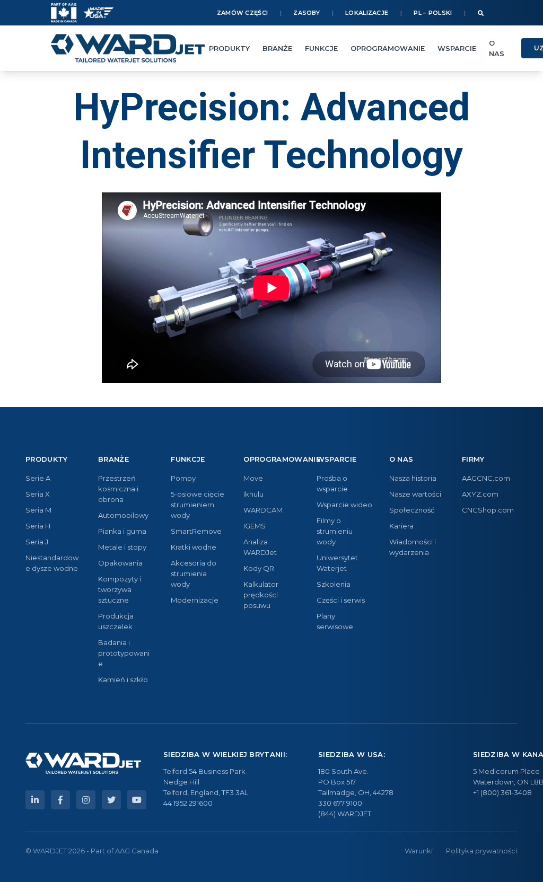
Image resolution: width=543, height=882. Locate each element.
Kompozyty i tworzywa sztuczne (119, 589)
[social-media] (35, 799)
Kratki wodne (193, 547)
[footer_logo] (83, 763)
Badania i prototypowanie (124, 653)
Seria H (37, 526)
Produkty (229, 48)
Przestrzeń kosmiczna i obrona (118, 489)
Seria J (36, 541)
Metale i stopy (122, 547)
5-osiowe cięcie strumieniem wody (197, 504)
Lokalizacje (366, 12)
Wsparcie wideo (344, 504)
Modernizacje (194, 600)
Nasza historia (412, 478)
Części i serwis (341, 600)
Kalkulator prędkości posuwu (260, 595)
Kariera (401, 526)
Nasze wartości (415, 494)
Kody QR (258, 568)
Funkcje (321, 48)
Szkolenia (334, 584)
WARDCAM (263, 510)
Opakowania (120, 563)
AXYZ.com (480, 494)
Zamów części (242, 12)
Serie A (37, 478)
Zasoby (306, 12)
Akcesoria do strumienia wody (193, 573)
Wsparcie (456, 48)
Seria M (38, 510)
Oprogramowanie (388, 48)
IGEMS (254, 526)
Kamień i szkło (123, 679)
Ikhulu (253, 494)
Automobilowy (123, 515)
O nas (496, 48)
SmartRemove (196, 531)
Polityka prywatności (481, 850)
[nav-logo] (128, 48)
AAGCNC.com (486, 478)
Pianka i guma (122, 531)
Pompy (183, 478)
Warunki (419, 850)
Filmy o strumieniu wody (335, 531)
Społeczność (411, 510)
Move (253, 478)
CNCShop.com (488, 510)
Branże (277, 48)
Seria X (37, 494)
